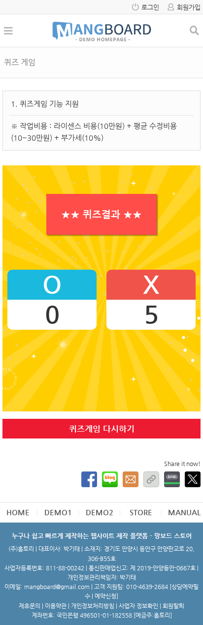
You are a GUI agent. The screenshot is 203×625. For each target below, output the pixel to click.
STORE (141, 512)
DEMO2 (99, 512)
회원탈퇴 (173, 605)
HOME (18, 512)
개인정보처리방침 (92, 605)
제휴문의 (29, 605)
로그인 (150, 7)
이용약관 (56, 605)
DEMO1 (58, 512)
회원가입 (189, 7)
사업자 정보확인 (138, 605)
